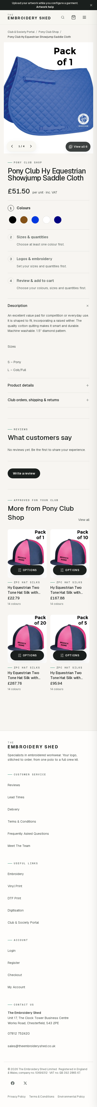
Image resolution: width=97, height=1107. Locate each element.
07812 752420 (19, 1033)
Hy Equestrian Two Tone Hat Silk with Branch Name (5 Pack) (68, 675)
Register (14, 963)
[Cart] (74, 17)
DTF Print (14, 898)
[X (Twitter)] (25, 1083)
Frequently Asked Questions (28, 834)
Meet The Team (19, 846)
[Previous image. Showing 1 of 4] (12, 146)
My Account (16, 987)
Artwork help (45, 7)
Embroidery (16, 874)
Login (12, 951)
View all (83, 520)
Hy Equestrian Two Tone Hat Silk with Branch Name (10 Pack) (69, 590)
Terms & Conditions (22, 821)
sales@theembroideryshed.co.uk (31, 1046)
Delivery (14, 809)
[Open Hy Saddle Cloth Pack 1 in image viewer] (48, 97)
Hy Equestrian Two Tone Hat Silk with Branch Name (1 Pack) (25, 590)
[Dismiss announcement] (91, 5)
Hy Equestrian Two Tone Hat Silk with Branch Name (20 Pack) (27, 675)
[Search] (63, 17)
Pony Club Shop (49, 32)
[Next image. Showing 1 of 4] (31, 146)
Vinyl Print (15, 886)
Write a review (24, 473)
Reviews (14, 785)
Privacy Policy (16, 1096)
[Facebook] (13, 1083)
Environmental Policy (71, 1096)
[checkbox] (13, 220)
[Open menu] (84, 17)
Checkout (15, 975)
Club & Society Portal (21, 32)
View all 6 (80, 146)
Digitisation (16, 910)
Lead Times (16, 797)
